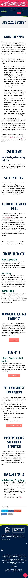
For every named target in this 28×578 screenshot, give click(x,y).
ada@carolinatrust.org (6, 560)
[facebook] (26, 544)
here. (20, 497)
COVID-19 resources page (17, 138)
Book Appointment (13, 10)
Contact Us (21, 10)
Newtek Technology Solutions (17, 570)
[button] (4, 511)
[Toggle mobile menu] (26, 9)
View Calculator (14, 340)
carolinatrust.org (8, 217)
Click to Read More (14, 375)
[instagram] (2, 550)
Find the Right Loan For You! (14, 425)
